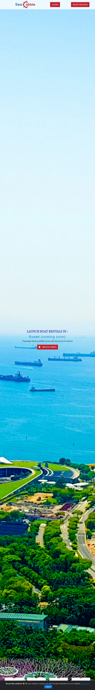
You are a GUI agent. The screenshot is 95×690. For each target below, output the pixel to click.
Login (55, 4)
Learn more (85, 684)
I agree (48, 687)
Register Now (80, 4)
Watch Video (49, 347)
